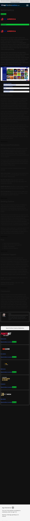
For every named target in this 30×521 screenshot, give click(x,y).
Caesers (3, 384)
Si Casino (3, 354)
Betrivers (3, 369)
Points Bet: (3, 339)
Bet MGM (3, 399)
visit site (14, 342)
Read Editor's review (6, 342)
